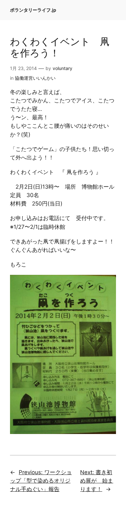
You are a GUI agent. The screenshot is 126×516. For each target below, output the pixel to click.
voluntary (62, 68)
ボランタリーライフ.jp (33, 10)
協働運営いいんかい (35, 78)
